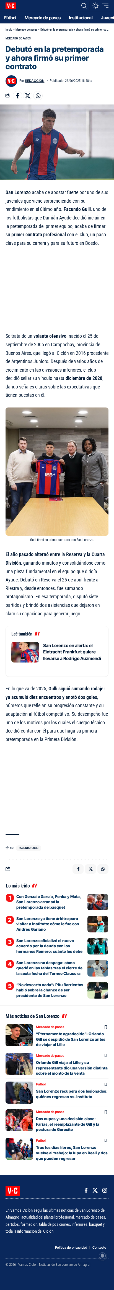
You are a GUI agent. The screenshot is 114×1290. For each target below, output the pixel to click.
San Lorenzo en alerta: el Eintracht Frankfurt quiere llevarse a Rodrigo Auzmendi (72, 652)
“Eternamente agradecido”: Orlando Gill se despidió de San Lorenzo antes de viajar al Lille (70, 1039)
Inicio (9, 29)
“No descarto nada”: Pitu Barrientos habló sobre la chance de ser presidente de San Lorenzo (49, 990)
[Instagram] (104, 1190)
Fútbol (41, 1084)
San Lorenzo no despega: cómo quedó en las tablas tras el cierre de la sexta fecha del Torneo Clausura (49, 968)
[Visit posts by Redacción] (11, 81)
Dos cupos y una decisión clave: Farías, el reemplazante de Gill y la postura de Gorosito (67, 1124)
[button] (84, 5)
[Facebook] (86, 1190)
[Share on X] (27, 95)
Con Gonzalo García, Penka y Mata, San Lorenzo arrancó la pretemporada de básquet (48, 902)
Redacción (34, 81)
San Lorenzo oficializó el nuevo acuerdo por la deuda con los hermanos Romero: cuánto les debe (49, 946)
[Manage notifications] (102, 1255)
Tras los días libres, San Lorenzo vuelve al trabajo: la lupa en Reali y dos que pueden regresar (72, 1152)
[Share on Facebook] (17, 95)
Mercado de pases (26, 29)
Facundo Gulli (28, 848)
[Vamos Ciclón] (11, 6)
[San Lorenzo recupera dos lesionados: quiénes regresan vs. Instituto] (19, 1093)
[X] (95, 1190)
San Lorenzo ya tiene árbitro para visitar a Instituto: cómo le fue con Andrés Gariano (47, 924)
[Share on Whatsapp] (38, 95)
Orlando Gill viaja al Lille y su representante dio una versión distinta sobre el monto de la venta (72, 1068)
